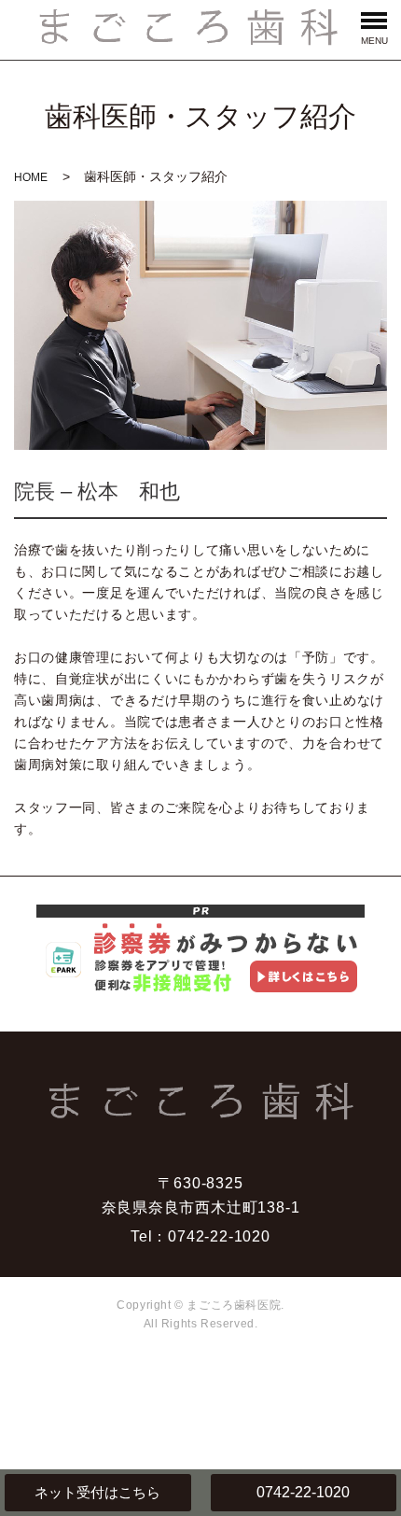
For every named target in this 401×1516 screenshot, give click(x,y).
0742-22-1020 (303, 1492)
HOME (31, 177)
